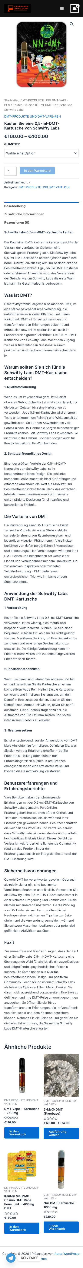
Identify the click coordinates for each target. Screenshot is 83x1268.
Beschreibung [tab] (15, 206)
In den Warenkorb (37, 171)
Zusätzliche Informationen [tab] (24, 214)
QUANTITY (12, 144)
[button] (72, 24)
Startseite (11, 100)
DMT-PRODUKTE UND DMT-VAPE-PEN (32, 116)
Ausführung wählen (57, 1133)
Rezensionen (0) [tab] (16, 222)
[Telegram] (11, 1258)
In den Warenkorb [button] (17, 1132)
